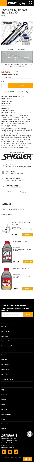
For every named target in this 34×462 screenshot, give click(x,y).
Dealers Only (5, 424)
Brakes (3, 355)
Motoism (4, 374)
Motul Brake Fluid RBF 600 (20, 269)
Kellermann (5, 369)
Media (3, 404)
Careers (3, 429)
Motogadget (5, 364)
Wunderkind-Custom (8, 379)
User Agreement (6, 346)
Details (6, 204)
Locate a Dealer (6, 414)
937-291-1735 (9, 445)
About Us (4, 409)
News (3, 419)
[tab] (17, 205)
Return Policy (5, 331)
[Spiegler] (12, 2)
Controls (4, 360)
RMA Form (4, 336)
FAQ (2, 390)
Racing (3, 399)
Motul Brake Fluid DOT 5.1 (21, 242)
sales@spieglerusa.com (7, 447)
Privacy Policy (5, 341)
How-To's (4, 395)
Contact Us (4, 326)
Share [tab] (11, 192)
